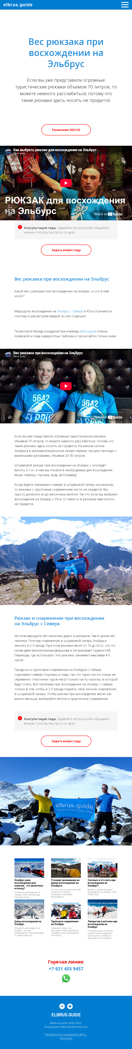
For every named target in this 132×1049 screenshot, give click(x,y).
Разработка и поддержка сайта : (66, 1034)
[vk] (62, 1006)
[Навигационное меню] (125, 5)
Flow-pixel (66, 1038)
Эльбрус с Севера (70, 311)
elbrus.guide (88, 331)
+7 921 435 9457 (66, 969)
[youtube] (70, 1006)
